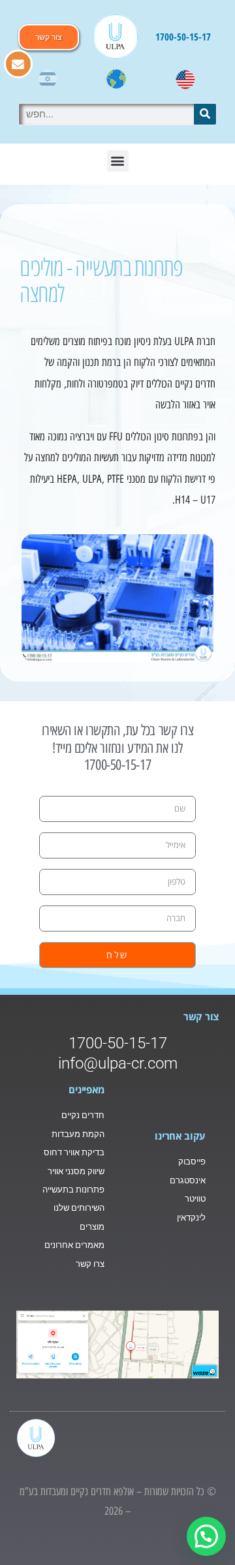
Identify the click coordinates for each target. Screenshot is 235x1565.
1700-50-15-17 (183, 36)
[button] (118, 161)
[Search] (205, 114)
